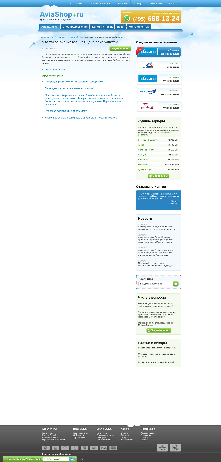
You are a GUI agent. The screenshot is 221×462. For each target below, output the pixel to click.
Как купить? (47, 433)
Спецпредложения (75, 26)
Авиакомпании (147, 433)
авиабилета (73, 54)
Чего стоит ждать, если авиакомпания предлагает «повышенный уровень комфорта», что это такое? (157, 314)
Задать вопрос (120, 48)
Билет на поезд (102, 26)
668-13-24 (156, 18)
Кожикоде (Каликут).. (148, 140)
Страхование (79, 437)
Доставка (125, 435)
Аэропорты (146, 435)
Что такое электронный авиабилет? (66, 110)
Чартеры (138, 3)
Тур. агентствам (104, 440)
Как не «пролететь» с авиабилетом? (156, 362)
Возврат (122, 3)
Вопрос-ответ (127, 440)
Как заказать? (77, 3)
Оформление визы (105, 435)
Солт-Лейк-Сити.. (146, 150)
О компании (156, 3)
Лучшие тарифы (151, 121)
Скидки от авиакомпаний (156, 42)
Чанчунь (142, 154)
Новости (145, 218)
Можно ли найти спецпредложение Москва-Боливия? (155, 324)
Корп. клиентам (139, 26)
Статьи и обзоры (152, 343)
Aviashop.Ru (47, 37)
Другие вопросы (53, 75)
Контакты (174, 3)
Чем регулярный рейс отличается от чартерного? (74, 81)
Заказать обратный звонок (167, 13)
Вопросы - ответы (66, 37)
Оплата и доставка (101, 3)
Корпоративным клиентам (54, 440)
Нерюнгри (143, 164)
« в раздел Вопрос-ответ (54, 69)
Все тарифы (160, 176)
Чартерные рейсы (50, 437)
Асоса (141, 145)
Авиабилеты (49, 26)
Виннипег (142, 159)
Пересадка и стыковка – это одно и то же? (70, 88)
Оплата (124, 433)
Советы (144, 440)
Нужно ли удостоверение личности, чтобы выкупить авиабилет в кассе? (155, 304)
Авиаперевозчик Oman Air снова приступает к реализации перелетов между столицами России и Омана (156, 239)
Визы (120, 26)
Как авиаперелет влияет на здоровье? (157, 347)
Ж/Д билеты (78, 435)
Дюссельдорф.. (145, 169)
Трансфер (101, 437)
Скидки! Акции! (49, 435)
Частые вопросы (152, 297)
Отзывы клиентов (151, 186)
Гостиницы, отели (81, 433)
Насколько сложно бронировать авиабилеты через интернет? (81, 117)
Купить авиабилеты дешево (56, 19)
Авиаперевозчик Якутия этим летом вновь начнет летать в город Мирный (156, 227)
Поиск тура (102, 433)
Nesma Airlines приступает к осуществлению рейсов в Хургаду (155, 264)
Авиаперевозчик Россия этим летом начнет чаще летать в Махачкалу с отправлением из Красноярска (155, 252)
